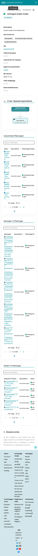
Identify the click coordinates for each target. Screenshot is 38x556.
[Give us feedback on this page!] (35, 447)
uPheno (27, 462)
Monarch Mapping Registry (17, 509)
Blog (26, 508)
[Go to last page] (23, 207)
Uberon (27, 459)
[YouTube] (20, 548)
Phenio (27, 468)
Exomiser (7, 504)
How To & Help (19, 473)
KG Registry (18, 517)
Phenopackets (8, 527)
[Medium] (17, 545)
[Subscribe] (17, 542)
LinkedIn (28, 510)
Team (6, 459)
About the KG (19, 486)
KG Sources (18, 489)
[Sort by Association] (20, 149)
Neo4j (17, 464)
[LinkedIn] (17, 548)
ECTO (27, 482)
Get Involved (29, 502)
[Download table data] (14, 211)
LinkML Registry (17, 520)
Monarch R (18, 467)
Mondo (27, 457)
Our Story (7, 457)
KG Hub (17, 514)
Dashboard (18, 492)
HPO (26, 465)
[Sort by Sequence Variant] (17, 378)
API (16, 462)
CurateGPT (7, 524)
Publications (8, 468)
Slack (27, 505)
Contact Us (8, 465)
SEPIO (27, 479)
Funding (6, 471)
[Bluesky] (19, 551)
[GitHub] (20, 545)
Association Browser (18, 495)
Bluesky (27, 516)
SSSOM (6, 513)
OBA (26, 471)
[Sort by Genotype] (12, 234)
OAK (5, 516)
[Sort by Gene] (9, 149)
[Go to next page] (20, 207)
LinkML (6, 510)
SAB (5, 462)
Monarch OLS (19, 504)
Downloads (18, 459)
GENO (27, 476)
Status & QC (19, 470)
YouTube (28, 513)
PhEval (6, 507)
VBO (26, 473)
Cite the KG (18, 483)
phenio (6, 70)
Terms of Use (19, 480)
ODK (5, 518)
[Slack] (20, 542)
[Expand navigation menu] (36, 2)
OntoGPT (7, 521)
